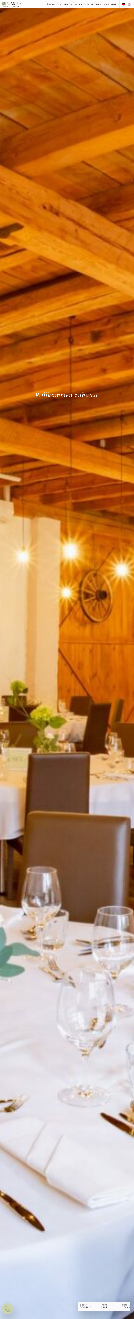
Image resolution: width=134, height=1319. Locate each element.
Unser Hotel (109, 4)
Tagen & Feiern (82, 4)
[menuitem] (123, 4)
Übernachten (54, 4)
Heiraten (67, 4)
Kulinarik (96, 4)
